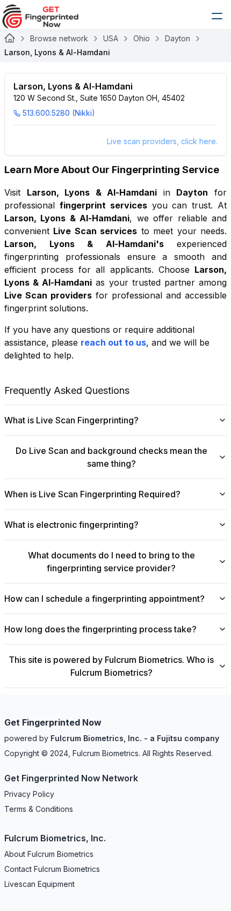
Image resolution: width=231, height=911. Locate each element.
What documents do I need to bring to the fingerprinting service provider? (111, 561)
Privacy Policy (29, 793)
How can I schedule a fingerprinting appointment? (104, 598)
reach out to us (113, 342)
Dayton (177, 38)
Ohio (141, 38)
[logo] (48, 16)
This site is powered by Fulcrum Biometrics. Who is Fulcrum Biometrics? (111, 666)
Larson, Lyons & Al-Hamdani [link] (57, 52)
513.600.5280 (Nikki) (59, 112)
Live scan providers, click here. (162, 141)
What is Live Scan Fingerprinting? (71, 420)
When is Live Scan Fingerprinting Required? (92, 494)
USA (110, 38)
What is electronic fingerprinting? (71, 524)
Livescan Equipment (39, 883)
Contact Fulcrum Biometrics (52, 868)
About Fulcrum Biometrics (48, 853)
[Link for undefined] (9, 38)
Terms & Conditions (38, 808)
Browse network (59, 38)
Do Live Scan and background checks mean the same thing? (111, 457)
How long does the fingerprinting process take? (100, 629)
